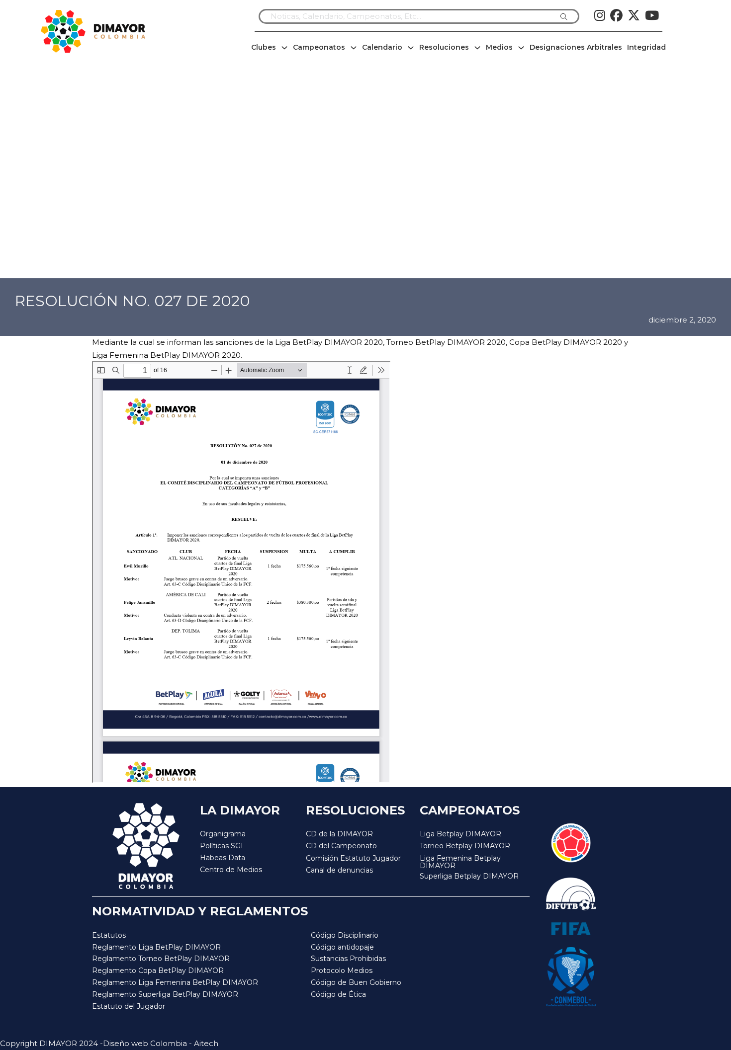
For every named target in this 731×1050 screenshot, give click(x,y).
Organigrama (223, 833)
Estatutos (109, 935)
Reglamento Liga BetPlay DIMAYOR (156, 947)
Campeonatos (319, 47)
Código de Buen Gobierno (356, 982)
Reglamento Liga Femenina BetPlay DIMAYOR (175, 982)
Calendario (382, 47)
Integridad (646, 47)
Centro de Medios (231, 869)
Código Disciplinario (344, 935)
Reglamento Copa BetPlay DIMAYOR (158, 970)
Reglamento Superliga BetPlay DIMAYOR (165, 994)
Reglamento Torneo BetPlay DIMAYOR (161, 958)
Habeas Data (222, 857)
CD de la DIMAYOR (339, 833)
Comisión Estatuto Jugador (353, 858)
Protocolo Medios (341, 970)
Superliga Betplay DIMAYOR (469, 876)
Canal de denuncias (339, 870)
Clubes (263, 47)
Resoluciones (444, 47)
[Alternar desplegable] (284, 47)
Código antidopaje (342, 947)
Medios (499, 47)
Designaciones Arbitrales (576, 47)
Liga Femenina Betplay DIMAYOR (460, 862)
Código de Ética (338, 994)
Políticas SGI (221, 845)
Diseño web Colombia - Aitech (160, 1043)
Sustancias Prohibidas (348, 958)
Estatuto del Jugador (128, 1006)
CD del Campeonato (341, 845)
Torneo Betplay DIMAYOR (465, 845)
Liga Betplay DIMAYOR (460, 833)
